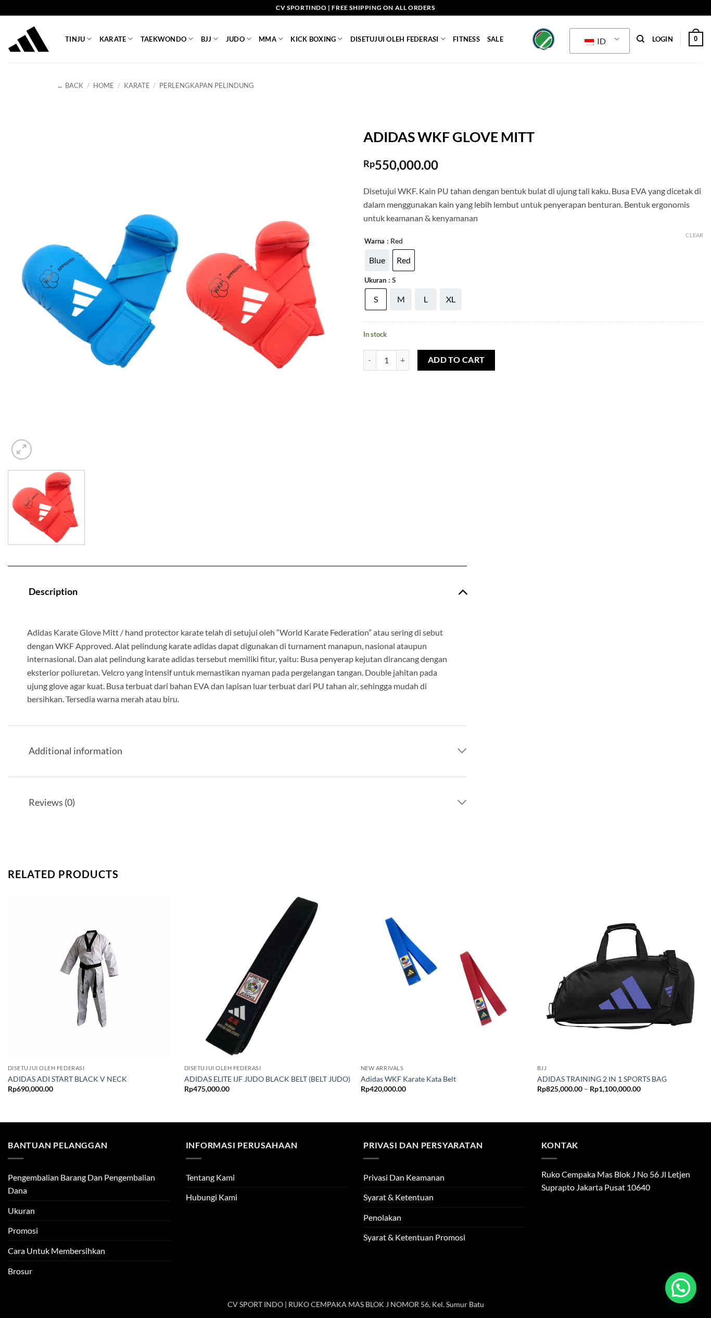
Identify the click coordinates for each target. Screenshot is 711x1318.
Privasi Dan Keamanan (404, 1177)
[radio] (377, 260)
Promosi (23, 1230)
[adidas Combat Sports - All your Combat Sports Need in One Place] (28, 39)
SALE (495, 39)
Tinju (75, 39)
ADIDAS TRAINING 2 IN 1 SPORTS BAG (602, 1078)
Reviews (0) (52, 802)
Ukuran (375, 280)
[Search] (640, 39)
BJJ (206, 39)
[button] (662, 39)
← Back (70, 85)
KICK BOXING (313, 39)
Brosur (20, 1271)
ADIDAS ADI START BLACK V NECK (67, 1078)
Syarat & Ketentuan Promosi (414, 1237)
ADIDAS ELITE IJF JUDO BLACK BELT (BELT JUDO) (267, 1078)
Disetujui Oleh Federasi (394, 39)
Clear (694, 235)
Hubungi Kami (211, 1197)
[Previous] (8, 1007)
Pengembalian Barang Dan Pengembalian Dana (81, 1184)
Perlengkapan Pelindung (206, 85)
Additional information (75, 750)
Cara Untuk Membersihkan (56, 1251)
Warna (374, 241)
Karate (112, 39)
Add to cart (456, 359)
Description (53, 591)
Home (103, 85)
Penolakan (382, 1217)
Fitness (466, 39)
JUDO (235, 39)
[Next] (702, 1007)
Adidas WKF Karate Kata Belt (408, 1078)
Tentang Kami (210, 1177)
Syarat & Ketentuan (398, 1197)
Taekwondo (163, 39)
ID (600, 41)
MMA (267, 39)
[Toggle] (462, 591)
